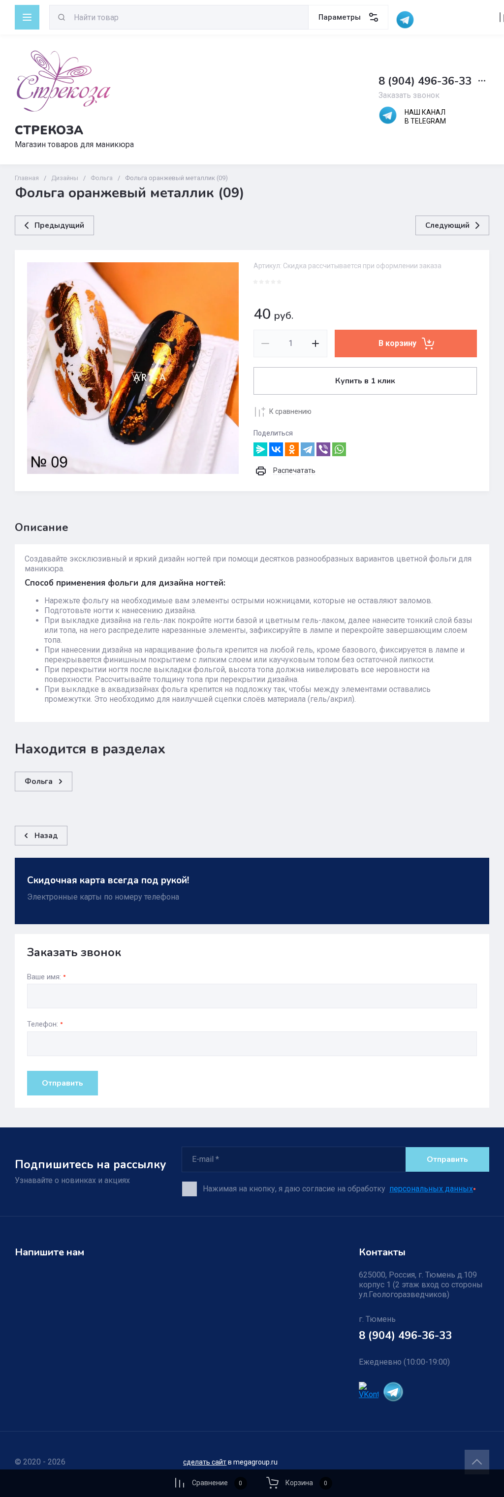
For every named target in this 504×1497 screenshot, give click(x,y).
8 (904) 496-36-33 (425, 81)
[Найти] (61, 17)
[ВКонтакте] (276, 449)
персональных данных (431, 1188)
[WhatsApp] (339, 449)
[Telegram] (308, 449)
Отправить (62, 1083)
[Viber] (323, 449)
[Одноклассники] (292, 449)
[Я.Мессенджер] (260, 449)
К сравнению (290, 411)
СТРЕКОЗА (49, 130)
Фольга (102, 178)
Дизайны (64, 178)
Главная (27, 178)
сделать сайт (204, 1462)
